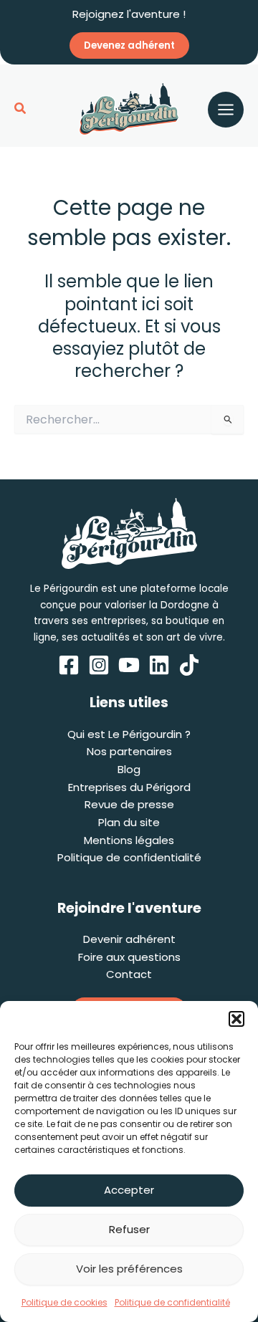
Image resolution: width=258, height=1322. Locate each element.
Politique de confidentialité (172, 1302)
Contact (129, 974)
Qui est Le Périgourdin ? (129, 734)
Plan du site (129, 822)
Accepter (129, 1189)
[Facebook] (69, 665)
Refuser (129, 1229)
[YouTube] (129, 665)
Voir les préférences (129, 1268)
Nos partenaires (129, 751)
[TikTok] (189, 665)
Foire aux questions (129, 956)
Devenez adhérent (129, 45)
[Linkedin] (159, 665)
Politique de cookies (65, 1302)
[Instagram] (99, 665)
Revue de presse (129, 804)
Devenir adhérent (129, 939)
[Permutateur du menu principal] (226, 110)
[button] (236, 1019)
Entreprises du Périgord (129, 787)
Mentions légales (129, 840)
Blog (129, 769)
